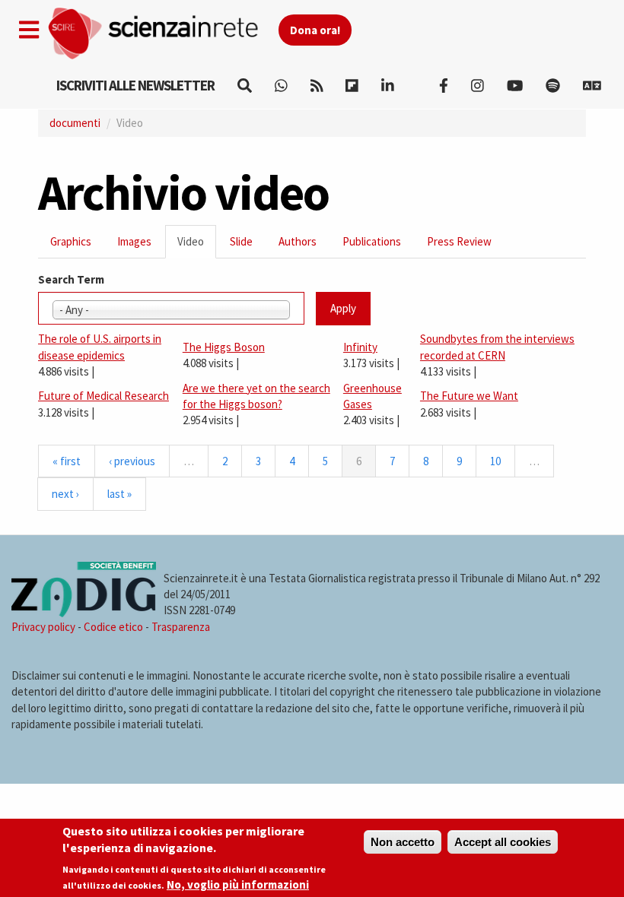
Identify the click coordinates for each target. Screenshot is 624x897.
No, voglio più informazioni (238, 884)
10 (495, 461)
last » (119, 494)
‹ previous (132, 461)
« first (67, 461)
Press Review (459, 241)
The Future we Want (469, 395)
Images (134, 241)
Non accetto (403, 841)
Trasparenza (180, 627)
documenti (74, 123)
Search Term (71, 279)
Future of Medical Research (103, 395)
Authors (298, 241)
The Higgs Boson (224, 347)
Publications (371, 241)
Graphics (70, 241)
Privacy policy (43, 627)
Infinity (360, 347)
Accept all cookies (502, 841)
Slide (241, 241)
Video (196, 246)
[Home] (162, 34)
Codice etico (113, 627)
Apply (343, 308)
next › (65, 494)
